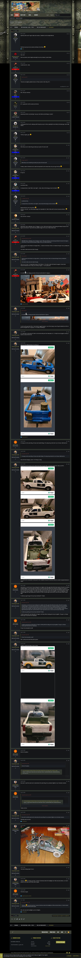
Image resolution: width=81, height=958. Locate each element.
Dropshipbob (15, 784)
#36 (68, 825)
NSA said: (23, 256)
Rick (15, 94)
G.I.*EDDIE (15, 186)
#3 (68, 63)
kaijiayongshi (47, 945)
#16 (68, 224)
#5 (68, 90)
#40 (68, 900)
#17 (68, 236)
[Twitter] (69, 953)
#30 (68, 643)
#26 (68, 585)
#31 (68, 750)
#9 (68, 132)
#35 (68, 812)
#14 (68, 196)
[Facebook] (67, 953)
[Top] (65, 932)
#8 (68, 122)
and (26, 895)
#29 (68, 632)
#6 (68, 102)
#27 (68, 600)
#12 (68, 170)
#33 (68, 781)
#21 (68, 331)
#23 (68, 441)
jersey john (15, 444)
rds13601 (15, 115)
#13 (68, 183)
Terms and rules (45, 932)
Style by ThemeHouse (36, 952)
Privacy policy (52, 932)
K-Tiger (15, 148)
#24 (68, 451)
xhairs (15, 218)
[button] (26, 15)
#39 (68, 890)
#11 (68, 157)
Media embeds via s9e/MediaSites (47, 952)
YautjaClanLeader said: (26, 238)
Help (58, 932)
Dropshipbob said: (25, 814)
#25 (68, 464)
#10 (68, 145)
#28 (68, 619)
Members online (16, 938)
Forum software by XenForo (21, 952)
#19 (68, 269)
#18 (68, 253)
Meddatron (15, 125)
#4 (68, 74)
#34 (68, 792)
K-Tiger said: (24, 160)
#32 (68, 760)
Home (62, 932)
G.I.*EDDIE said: (24, 198)
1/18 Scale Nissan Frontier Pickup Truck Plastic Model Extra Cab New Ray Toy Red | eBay (40, 770)
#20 (68, 308)
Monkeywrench (15, 56)
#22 (68, 343)
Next (16, 30)
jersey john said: (24, 453)
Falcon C (15, 105)
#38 (68, 878)
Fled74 (12, 23)
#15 (68, 214)
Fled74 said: (24, 77)
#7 (68, 112)
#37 (68, 867)
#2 (68, 53)
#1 (68, 33)
